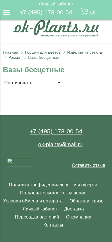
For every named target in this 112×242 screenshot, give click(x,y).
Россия (15, 57)
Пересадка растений (37, 216)
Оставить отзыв (88, 165)
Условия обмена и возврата (33, 200)
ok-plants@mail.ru (60, 144)
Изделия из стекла (84, 52)
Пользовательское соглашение (53, 192)
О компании (78, 216)
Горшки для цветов (43, 52)
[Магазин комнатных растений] (56, 35)
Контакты (53, 225)
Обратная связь (86, 200)
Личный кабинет (40, 208)
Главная (10, 52)
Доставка (74, 208)
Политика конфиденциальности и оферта (53, 184)
